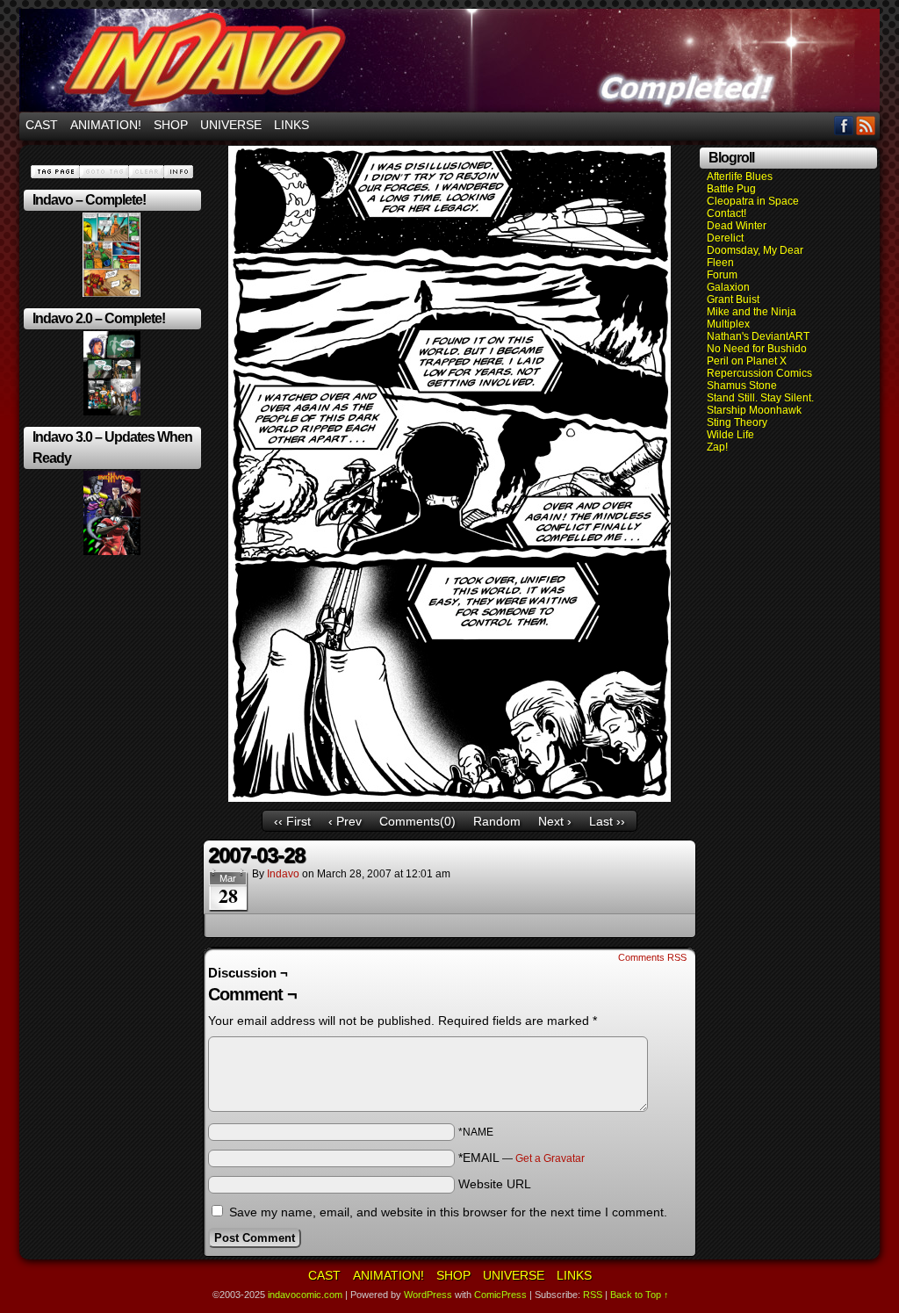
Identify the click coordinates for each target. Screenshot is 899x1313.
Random (497, 821)
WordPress (428, 1294)
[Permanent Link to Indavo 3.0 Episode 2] (111, 551)
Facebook (844, 125)
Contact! (726, 213)
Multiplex (728, 324)
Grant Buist (733, 299)
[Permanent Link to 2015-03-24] (111, 412)
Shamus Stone (742, 385)
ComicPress (500, 1294)
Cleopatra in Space (753, 201)
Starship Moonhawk (754, 410)
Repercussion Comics (759, 373)
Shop (171, 125)
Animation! (105, 125)
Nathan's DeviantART (758, 336)
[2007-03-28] (449, 797)
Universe (231, 125)
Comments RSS (652, 957)
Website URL (494, 1184)
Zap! (717, 447)
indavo (283, 874)
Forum (722, 275)
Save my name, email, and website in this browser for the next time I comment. (448, 1212)
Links (291, 125)
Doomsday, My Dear (755, 250)
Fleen (720, 262)
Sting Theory (737, 422)
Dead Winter (736, 226)
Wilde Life (730, 435)
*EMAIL (521, 1158)
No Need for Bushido (757, 349)
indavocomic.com (449, 60)
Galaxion (728, 287)
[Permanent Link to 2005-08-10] (111, 293)
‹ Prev (345, 821)
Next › (555, 821)
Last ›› (607, 821)
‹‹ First (292, 821)
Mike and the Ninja (751, 312)
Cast (41, 125)
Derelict (725, 238)
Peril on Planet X (747, 361)
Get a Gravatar (550, 1158)
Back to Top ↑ (639, 1294)
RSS (866, 125)
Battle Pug (731, 189)
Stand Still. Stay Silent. (760, 398)
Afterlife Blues (740, 176)
